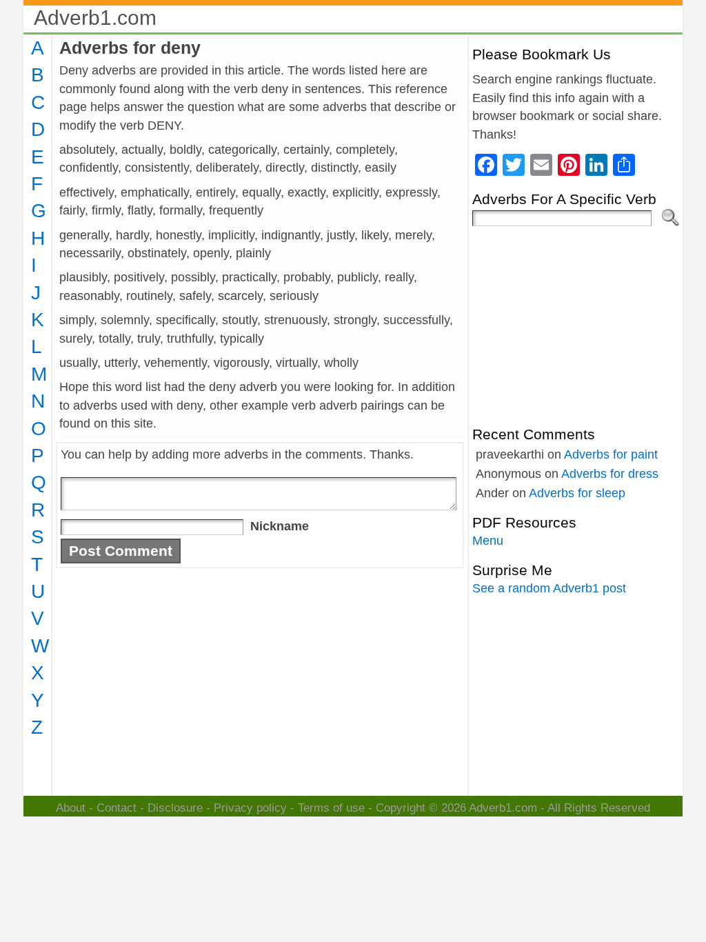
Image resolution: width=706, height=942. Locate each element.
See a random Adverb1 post (549, 588)
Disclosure (175, 807)
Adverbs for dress (609, 474)
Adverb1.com (95, 17)
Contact (117, 807)
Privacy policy (250, 807)
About (70, 807)
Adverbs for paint (611, 454)
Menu (487, 541)
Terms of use (331, 807)
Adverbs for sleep (577, 493)
